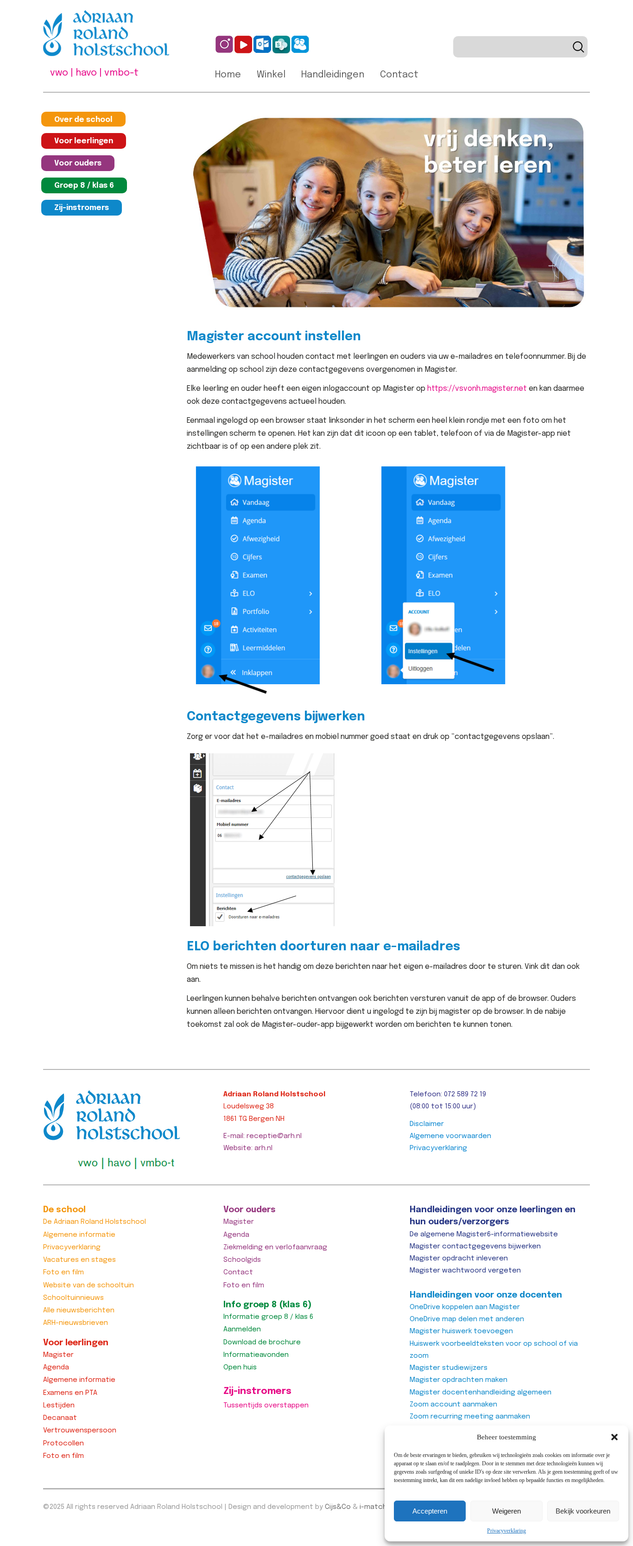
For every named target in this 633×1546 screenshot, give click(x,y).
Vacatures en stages (79, 1260)
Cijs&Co (338, 1507)
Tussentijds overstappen (266, 1405)
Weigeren (506, 1511)
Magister (58, 1355)
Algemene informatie (79, 1235)
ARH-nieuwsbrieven (75, 1323)
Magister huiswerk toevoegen (461, 1331)
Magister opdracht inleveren (459, 1258)
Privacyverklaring (506, 1530)
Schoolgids (242, 1260)
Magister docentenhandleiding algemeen (480, 1392)
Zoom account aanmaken (453, 1404)
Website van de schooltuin (88, 1285)
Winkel (271, 75)
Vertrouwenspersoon (79, 1430)
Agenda (56, 1367)
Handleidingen (332, 75)
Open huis (240, 1367)
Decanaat (60, 1418)
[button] (614, 1437)
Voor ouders (77, 163)
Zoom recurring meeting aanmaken (470, 1416)
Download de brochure (262, 1342)
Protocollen (63, 1443)
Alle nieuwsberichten (78, 1310)
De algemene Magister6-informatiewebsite (484, 1234)
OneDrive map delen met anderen (467, 1319)
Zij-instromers (81, 208)
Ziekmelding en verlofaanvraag (275, 1247)
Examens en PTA (70, 1393)
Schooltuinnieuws (73, 1298)
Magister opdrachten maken (458, 1380)
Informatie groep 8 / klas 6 (268, 1317)
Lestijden (59, 1405)
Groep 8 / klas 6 (84, 186)
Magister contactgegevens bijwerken (475, 1246)
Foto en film (63, 1272)
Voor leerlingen (83, 141)
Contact (399, 75)
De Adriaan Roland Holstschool (94, 1222)
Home (228, 75)
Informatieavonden (256, 1355)
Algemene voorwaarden (450, 1136)
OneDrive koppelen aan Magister (465, 1307)
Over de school (83, 120)
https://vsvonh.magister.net (477, 389)
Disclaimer (427, 1124)
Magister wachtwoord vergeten (465, 1270)
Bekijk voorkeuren (583, 1511)
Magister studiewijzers (448, 1368)
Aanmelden (242, 1329)
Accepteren (429, 1511)
